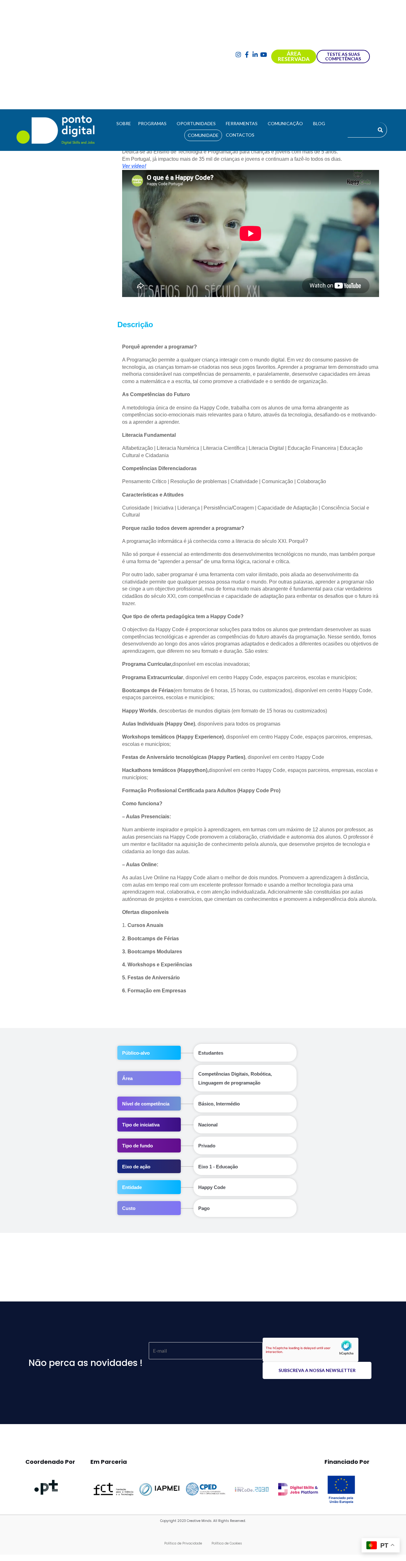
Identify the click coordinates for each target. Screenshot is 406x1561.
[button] (154, 123)
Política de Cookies (227, 1543)
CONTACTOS (240, 135)
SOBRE (123, 123)
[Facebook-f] (246, 55)
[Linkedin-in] (255, 55)
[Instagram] (238, 55)
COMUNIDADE (203, 135)
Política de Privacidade (183, 1543)
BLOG (319, 123)
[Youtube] (263, 55)
